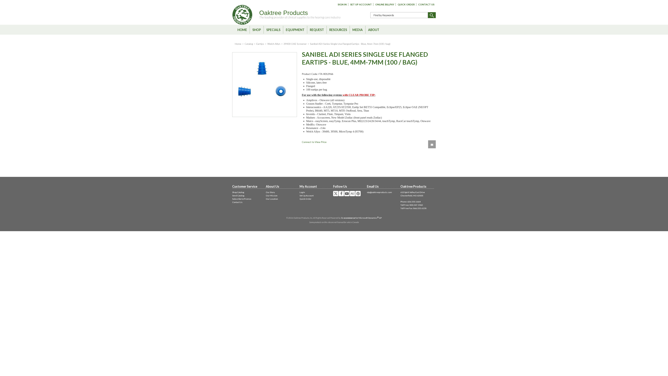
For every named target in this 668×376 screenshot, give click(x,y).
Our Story (270, 192)
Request (317, 30)
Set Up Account (361, 4)
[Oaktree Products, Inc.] (242, 15)
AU (352, 193)
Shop (256, 30)
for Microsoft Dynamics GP (361, 218)
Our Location (272, 199)
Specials (273, 30)
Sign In (342, 4)
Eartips (260, 43)
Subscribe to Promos (241, 199)
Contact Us (426, 4)
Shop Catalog (238, 192)
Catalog (249, 43)
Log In (302, 192)
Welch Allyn (273, 43)
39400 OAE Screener (295, 43)
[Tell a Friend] (432, 144)
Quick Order (406, 4)
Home (242, 30)
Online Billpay (384, 4)
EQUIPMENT (295, 30)
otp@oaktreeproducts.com (379, 192)
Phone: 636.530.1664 (410, 201)
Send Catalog (238, 195)
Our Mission (271, 195)
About (373, 30)
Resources (338, 30)
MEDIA (357, 30)
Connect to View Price (314, 141)
